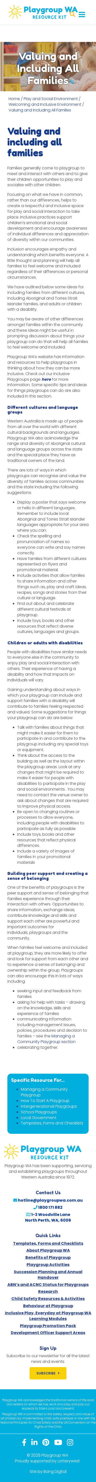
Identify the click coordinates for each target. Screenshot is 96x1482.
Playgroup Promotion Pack (48, 1326)
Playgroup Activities (48, 1264)
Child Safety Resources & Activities (48, 1298)
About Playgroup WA (48, 1250)
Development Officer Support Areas (48, 1333)
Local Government (38, 1118)
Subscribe (45, 1373)
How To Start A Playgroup (45, 1100)
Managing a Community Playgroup (44, 1092)
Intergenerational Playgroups (49, 1106)
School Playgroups (39, 1112)
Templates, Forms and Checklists (52, 1123)
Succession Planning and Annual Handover (48, 1274)
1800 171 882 (50, 1207)
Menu (81, 14)
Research (48, 1291)
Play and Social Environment (51, 99)
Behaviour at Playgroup (48, 1306)
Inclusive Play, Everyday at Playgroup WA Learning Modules (48, 1315)
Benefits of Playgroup (48, 1257)
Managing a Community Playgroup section (46, 1039)
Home (14, 99)
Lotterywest (69, 1461)
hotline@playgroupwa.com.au (50, 1200)
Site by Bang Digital (48, 1471)
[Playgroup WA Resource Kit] (48, 12)
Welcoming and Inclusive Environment (45, 104)
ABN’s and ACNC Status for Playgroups (48, 1284)
